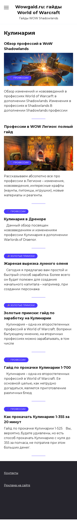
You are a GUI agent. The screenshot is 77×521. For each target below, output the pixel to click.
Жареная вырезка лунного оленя (36, 263)
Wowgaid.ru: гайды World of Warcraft (38, 9)
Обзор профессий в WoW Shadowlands (28, 46)
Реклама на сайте (17, 485)
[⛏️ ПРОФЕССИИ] (38, 83)
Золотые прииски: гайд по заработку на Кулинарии (29, 315)
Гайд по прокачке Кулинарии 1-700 (37, 367)
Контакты (11, 473)
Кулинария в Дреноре (25, 219)
